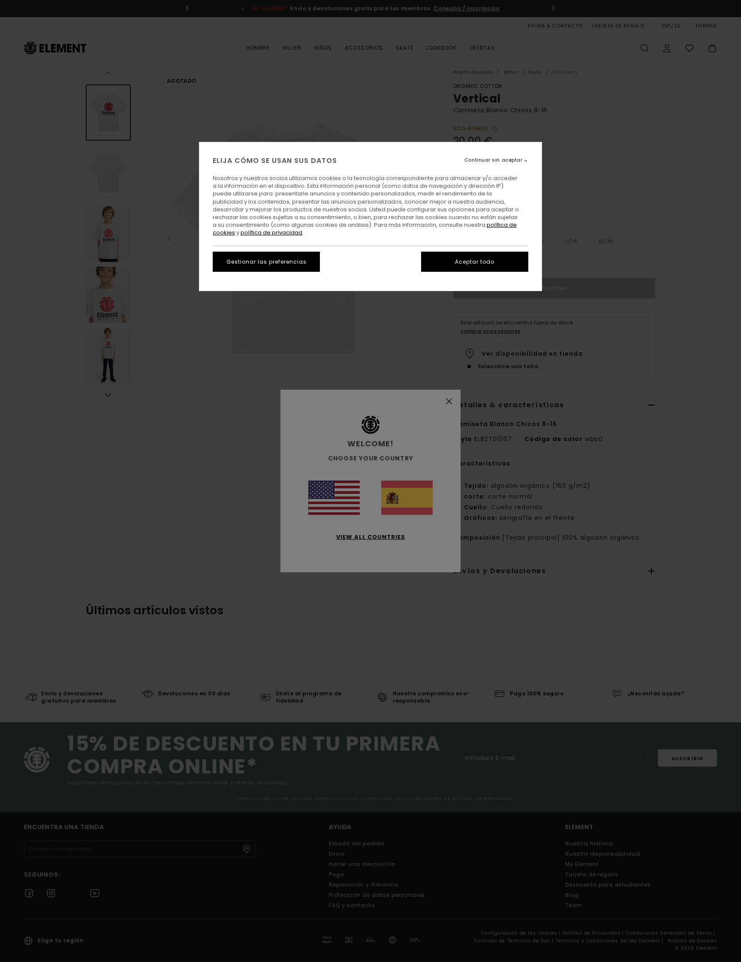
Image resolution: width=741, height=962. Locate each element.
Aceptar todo (474, 261)
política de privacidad (271, 232)
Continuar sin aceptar (493, 160)
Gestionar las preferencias (266, 261)
